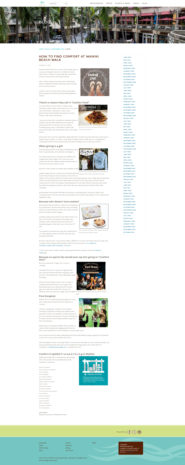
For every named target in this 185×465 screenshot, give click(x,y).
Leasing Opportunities (61, 458)
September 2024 (129, 82)
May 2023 (126, 127)
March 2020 (128, 218)
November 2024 (129, 77)
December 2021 (129, 168)
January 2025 (128, 71)
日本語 (94, 443)
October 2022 (129, 146)
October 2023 (129, 113)
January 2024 (128, 104)
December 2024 (129, 74)
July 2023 (127, 121)
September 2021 (129, 177)
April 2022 (127, 160)
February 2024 (129, 101)
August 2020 (128, 213)
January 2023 (128, 138)
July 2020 (127, 215)
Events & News (122, 3)
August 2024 (128, 85)
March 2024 (128, 99)
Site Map (50, 458)
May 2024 (127, 93)
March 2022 (128, 163)
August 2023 (128, 118)
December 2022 (129, 140)
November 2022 (129, 143)
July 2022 (127, 152)
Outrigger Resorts (82, 458)
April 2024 (127, 96)
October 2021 (128, 174)
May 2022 (126, 157)
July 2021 (127, 182)
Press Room (69, 450)
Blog (144, 3)
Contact (68, 443)
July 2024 (127, 88)
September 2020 (129, 210)
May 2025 (126, 60)
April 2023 (127, 129)
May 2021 (126, 188)
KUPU (69, 245)
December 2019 (129, 227)
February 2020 (129, 221)
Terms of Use (43, 458)
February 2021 (129, 196)
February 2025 (129, 68)
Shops (109, 3)
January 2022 (128, 165)
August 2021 (128, 179)
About (136, 3)
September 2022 (129, 149)
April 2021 (127, 190)
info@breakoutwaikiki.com (57, 347)
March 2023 (128, 132)
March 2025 (128, 65)
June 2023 (127, 124)
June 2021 (127, 185)
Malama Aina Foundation (55, 245)
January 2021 (128, 199)
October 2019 (128, 232)
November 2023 (129, 110)
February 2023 (129, 135)
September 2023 (58, 49)
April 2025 (127, 63)
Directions (69, 445)
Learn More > (130, 452)
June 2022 (127, 154)
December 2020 (129, 202)
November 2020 (129, 204)
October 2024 (129, 79)
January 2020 (128, 224)
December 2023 (129, 107)
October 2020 (129, 207)
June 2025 (127, 57)
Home (41, 49)
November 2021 (129, 171)
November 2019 (129, 229)
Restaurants (96, 3)
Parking (68, 448)
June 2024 (127, 90)
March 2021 (127, 193)
